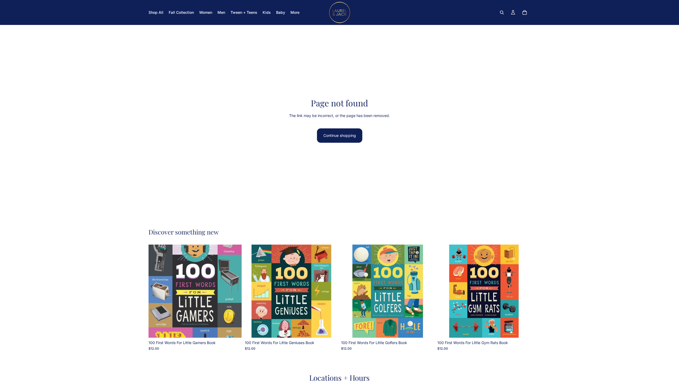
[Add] (233, 329)
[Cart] (524, 12)
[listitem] (295, 12)
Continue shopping (339, 135)
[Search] (502, 12)
